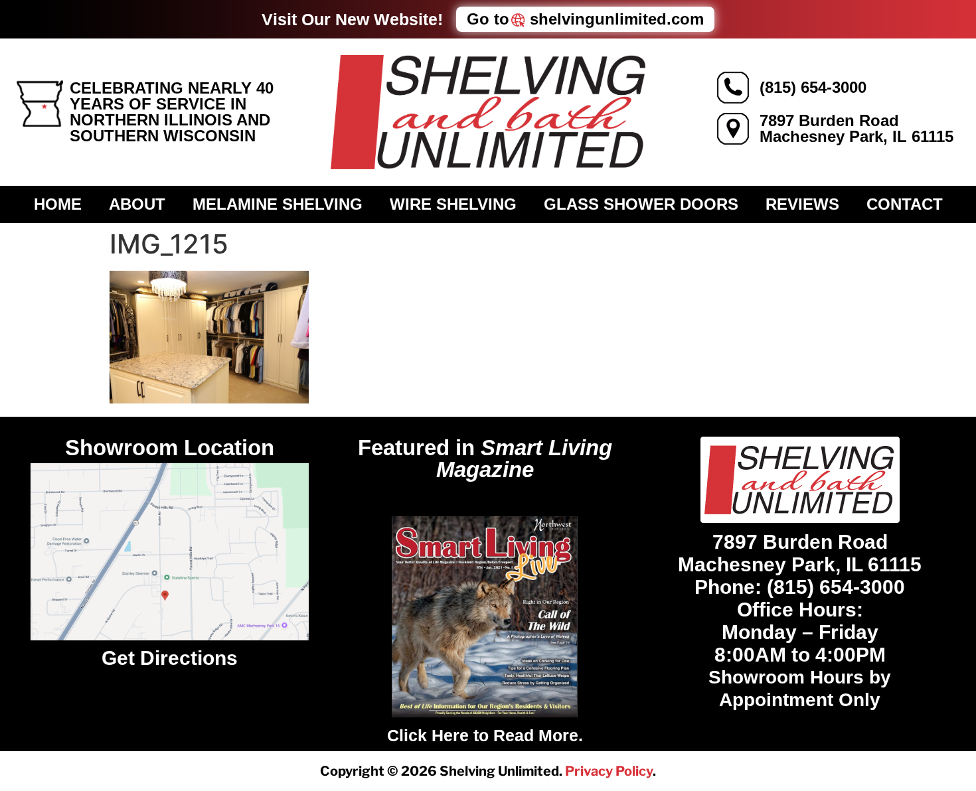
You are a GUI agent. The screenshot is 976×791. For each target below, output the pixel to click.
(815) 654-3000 (813, 87)
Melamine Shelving (278, 204)
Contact (904, 204)
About (137, 204)
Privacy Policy (609, 771)
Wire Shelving (453, 204)
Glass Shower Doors (641, 204)
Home (58, 204)
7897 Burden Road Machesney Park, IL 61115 (856, 128)
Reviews (802, 204)
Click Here (428, 735)
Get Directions (170, 658)
